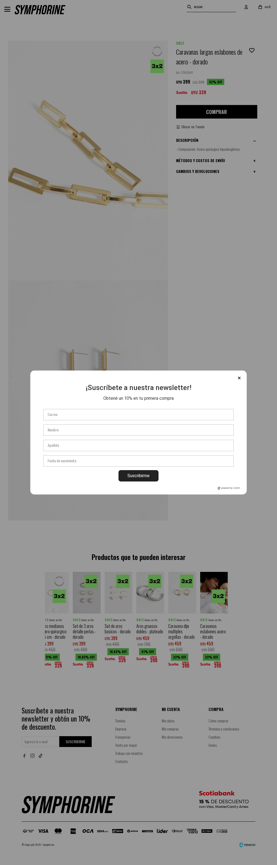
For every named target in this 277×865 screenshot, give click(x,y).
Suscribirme (138, 475)
